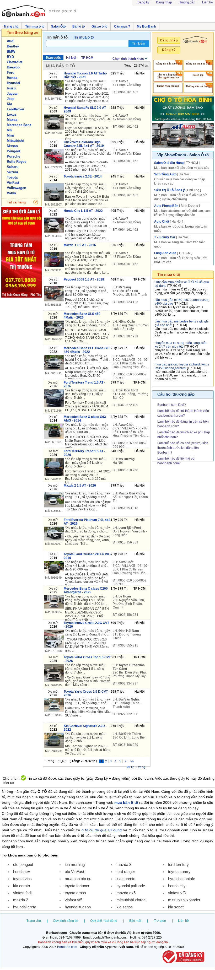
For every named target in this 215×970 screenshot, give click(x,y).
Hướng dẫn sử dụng (198, 86)
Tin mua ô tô (83, 37)
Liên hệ (207, 2)
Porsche (13, 156)
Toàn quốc (53, 58)
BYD (10, 57)
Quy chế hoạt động (103, 921)
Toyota (12, 177)
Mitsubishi (15, 141)
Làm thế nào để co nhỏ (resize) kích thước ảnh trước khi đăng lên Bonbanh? (182, 447)
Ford (10, 72)
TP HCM (87, 58)
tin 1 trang (136, 767)
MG (9, 130)
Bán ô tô (78, 26)
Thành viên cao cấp (168, 85)
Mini (10, 135)
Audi (10, 41)
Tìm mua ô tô (34, 26)
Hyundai (13, 83)
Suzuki (12, 172)
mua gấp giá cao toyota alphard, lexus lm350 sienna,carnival (182, 366)
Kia (9, 104)
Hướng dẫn (187, 2)
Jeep (10, 99)
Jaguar (12, 93)
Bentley (13, 46)
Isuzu (11, 88)
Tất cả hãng (16, 202)
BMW (11, 51)
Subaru (13, 167)
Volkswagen (16, 188)
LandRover (15, 109)
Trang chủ (11, 26)
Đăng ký (143, 2)
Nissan (12, 146)
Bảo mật (135, 921)
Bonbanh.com (67, 947)
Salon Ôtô (58, 26)
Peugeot (13, 151)
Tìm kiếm (138, 43)
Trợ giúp (160, 921)
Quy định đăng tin (65, 921)
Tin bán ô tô (57, 37)
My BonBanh (146, 26)
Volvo (11, 193)
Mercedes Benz (19, 125)
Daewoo (13, 67)
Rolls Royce (16, 162)
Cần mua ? (122, 26)
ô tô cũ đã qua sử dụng (102, 830)
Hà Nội (71, 58)
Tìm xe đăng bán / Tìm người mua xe (168, 76)
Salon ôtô (198, 74)
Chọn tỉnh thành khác (128, 59)
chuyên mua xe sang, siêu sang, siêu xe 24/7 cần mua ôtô (181, 344)
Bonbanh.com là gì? (171, 405)
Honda (12, 78)
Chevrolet (14, 62)
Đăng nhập (164, 2)
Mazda (12, 120)
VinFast (13, 183)
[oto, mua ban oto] (39, 11)
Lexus (12, 114)
